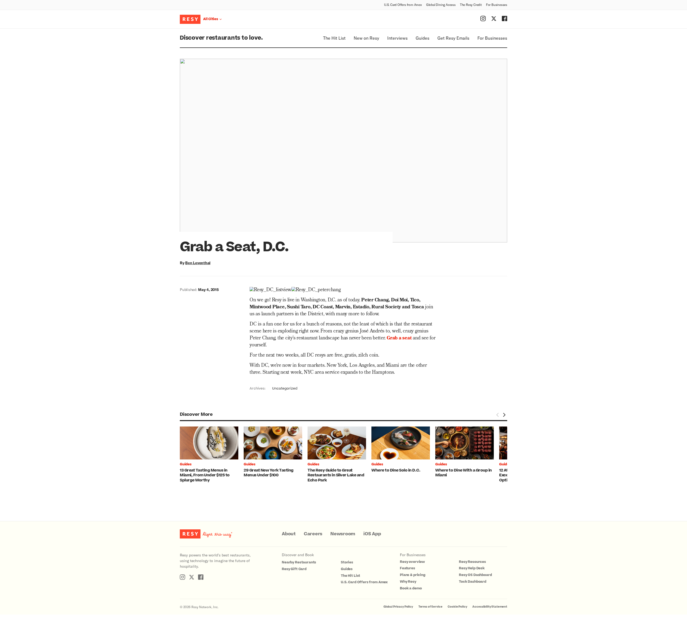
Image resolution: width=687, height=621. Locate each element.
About (289, 534)
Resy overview (412, 561)
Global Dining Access (441, 4)
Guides (422, 37)
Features (407, 568)
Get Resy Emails (453, 37)
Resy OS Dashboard (475, 575)
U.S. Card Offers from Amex (403, 4)
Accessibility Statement (489, 607)
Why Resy (408, 581)
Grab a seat (399, 338)
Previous (497, 415)
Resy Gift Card (294, 569)
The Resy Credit (471, 4)
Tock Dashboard (472, 581)
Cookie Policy (457, 607)
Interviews (397, 37)
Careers (313, 534)
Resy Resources (472, 561)
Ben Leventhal (197, 262)
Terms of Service (430, 607)
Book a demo (411, 588)
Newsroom (342, 534)
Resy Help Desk (472, 568)
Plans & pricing (412, 575)
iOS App (372, 534)
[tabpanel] (212, 455)
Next (504, 415)
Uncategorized (284, 388)
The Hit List (334, 37)
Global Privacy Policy (398, 607)
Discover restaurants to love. (221, 38)
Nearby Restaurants (299, 562)
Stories (347, 562)
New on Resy (366, 37)
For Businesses (496, 4)
